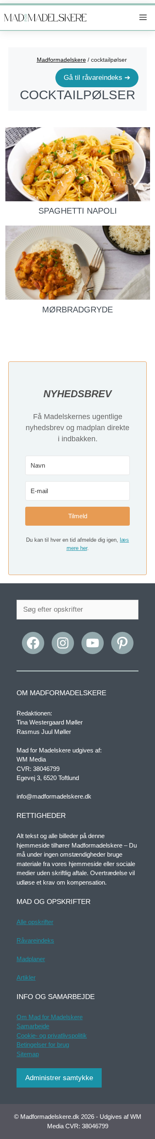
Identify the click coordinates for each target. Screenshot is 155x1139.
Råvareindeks (35, 940)
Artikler (26, 977)
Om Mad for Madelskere (50, 1016)
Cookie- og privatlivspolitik (52, 1035)
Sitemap (28, 1053)
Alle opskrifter (35, 921)
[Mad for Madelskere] (45, 17)
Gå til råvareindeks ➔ (97, 78)
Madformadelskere (61, 59)
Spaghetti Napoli (77, 210)
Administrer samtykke (59, 1078)
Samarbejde (33, 1026)
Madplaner (31, 958)
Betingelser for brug (43, 1044)
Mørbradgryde (77, 309)
